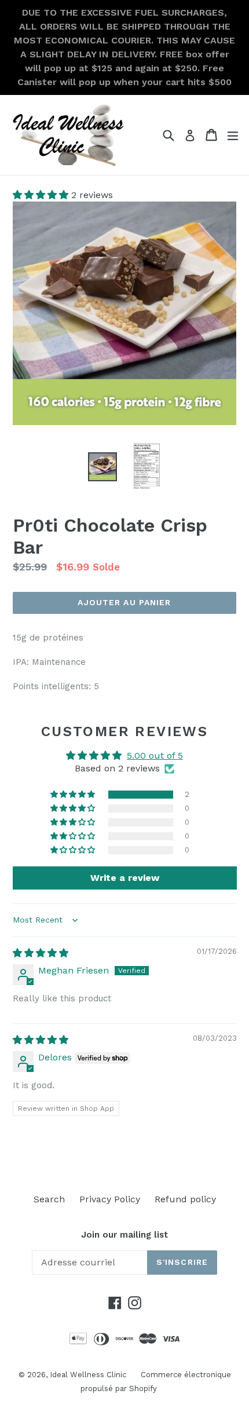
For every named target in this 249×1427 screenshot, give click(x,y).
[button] (42, 194)
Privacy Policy (109, 1199)
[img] (40, 952)
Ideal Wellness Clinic (88, 1374)
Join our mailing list (124, 1235)
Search (49, 1199)
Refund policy (185, 1199)
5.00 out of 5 (155, 755)
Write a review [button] (124, 877)
